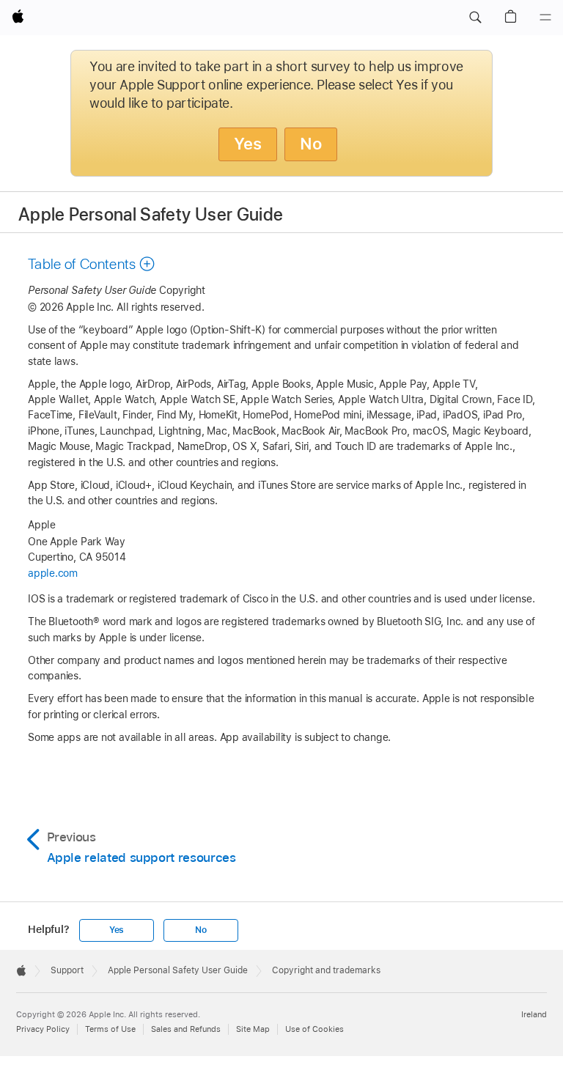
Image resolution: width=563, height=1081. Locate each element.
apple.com (53, 573)
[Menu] (545, 17)
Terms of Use (110, 1029)
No (311, 143)
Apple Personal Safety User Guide (151, 214)
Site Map (253, 1029)
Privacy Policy (43, 1029)
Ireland (534, 1014)
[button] (475, 17)
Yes (248, 143)
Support (67, 970)
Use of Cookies (314, 1029)
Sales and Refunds (186, 1029)
